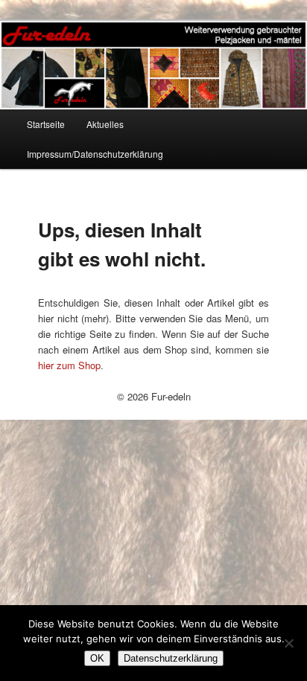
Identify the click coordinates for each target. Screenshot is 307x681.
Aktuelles (105, 124)
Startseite (46, 124)
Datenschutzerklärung (171, 658)
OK (97, 658)
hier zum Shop (69, 365)
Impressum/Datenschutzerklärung (95, 153)
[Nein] (288, 643)
